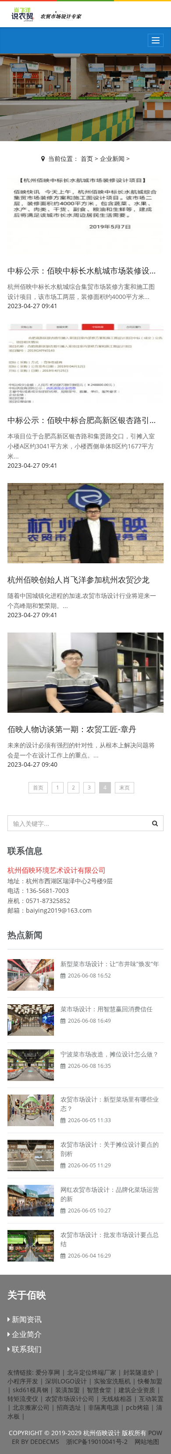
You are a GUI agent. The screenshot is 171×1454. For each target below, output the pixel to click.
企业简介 (26, 1334)
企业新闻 (112, 158)
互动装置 (151, 1398)
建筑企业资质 (136, 1390)
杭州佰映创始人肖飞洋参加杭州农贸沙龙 (78, 579)
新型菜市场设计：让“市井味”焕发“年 (110, 964)
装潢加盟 (67, 1390)
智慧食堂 (99, 1390)
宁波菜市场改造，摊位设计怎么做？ (110, 1054)
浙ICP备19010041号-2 (97, 1441)
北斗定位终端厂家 (91, 1372)
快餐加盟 (150, 1381)
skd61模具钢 (30, 1390)
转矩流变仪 (22, 1398)
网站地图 (147, 1441)
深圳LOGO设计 (66, 1381)
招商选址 (69, 1407)
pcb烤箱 (137, 1407)
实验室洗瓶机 (112, 1381)
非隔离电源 (103, 1407)
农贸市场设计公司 (69, 1398)
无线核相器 (116, 1398)
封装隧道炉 (138, 1372)
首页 (87, 158)
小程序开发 (22, 1381)
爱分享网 (48, 1372)
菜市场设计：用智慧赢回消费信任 (107, 1009)
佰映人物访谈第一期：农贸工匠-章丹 (71, 729)
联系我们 (26, 1349)
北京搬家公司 (31, 1407)
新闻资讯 (26, 1319)
